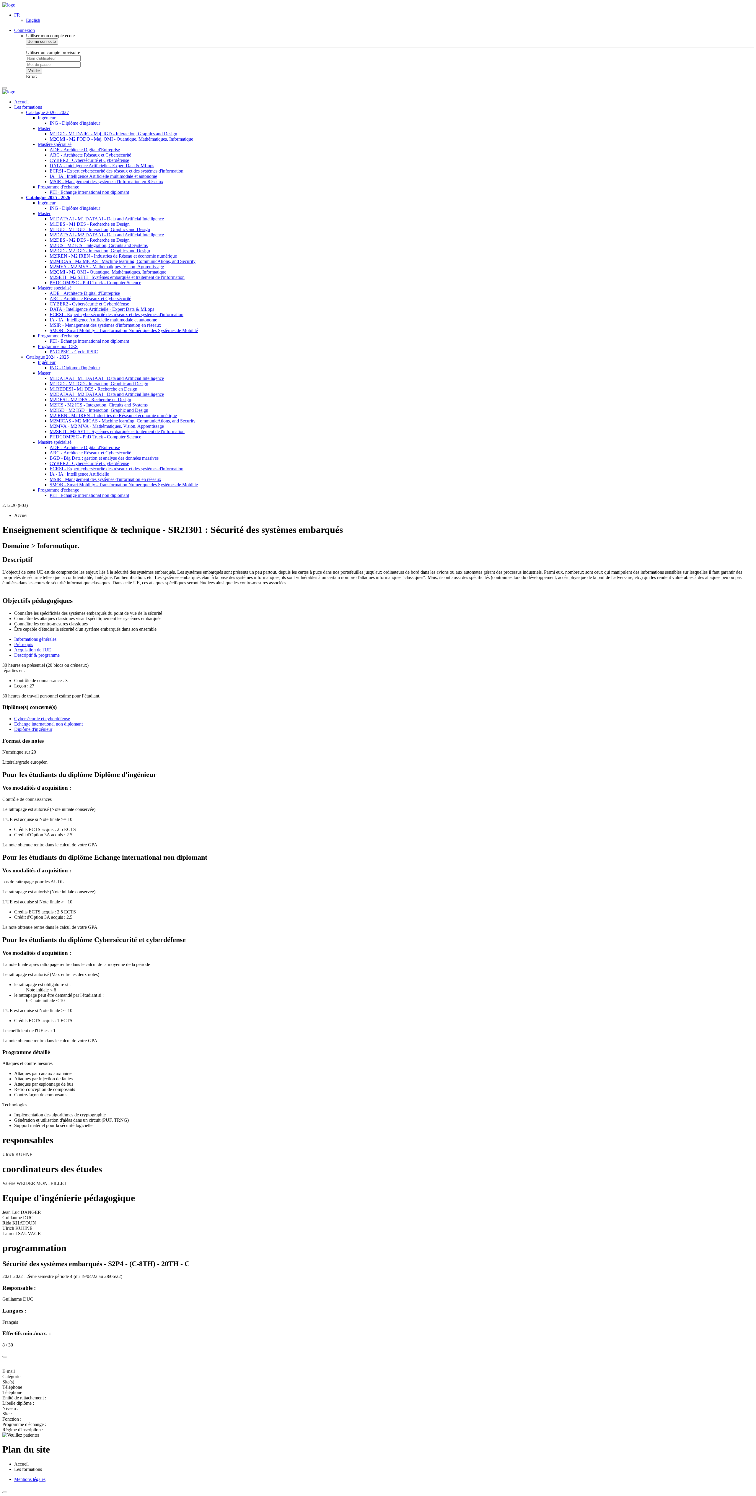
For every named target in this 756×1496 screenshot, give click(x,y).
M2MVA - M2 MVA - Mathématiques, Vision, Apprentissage (107, 266)
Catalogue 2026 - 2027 (47, 112)
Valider (34, 71)
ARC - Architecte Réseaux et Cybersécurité (90, 154)
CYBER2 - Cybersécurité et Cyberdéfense (89, 160)
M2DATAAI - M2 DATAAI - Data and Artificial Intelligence (107, 234)
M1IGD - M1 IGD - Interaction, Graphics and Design (100, 229)
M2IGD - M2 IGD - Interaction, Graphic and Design (99, 410)
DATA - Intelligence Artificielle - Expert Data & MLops (102, 165)
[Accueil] (8, 4)
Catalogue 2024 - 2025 (47, 357)
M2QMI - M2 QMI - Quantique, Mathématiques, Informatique (108, 271)
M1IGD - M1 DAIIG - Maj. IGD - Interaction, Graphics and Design (113, 133)
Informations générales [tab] (35, 639)
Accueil (21, 101)
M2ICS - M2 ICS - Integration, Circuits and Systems (99, 245)
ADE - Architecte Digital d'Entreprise (85, 149)
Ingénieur (47, 117)
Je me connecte (42, 41)
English (33, 20)
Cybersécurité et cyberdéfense (42, 718)
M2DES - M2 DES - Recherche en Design (90, 240)
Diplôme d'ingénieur (33, 729)
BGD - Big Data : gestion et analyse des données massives (104, 458)
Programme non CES (58, 346)
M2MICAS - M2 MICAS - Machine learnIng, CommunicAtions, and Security (122, 261)
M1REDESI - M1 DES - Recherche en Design (93, 388)
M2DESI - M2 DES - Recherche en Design (90, 399)
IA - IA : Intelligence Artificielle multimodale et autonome (103, 176)
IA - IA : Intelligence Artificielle (79, 474)
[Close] (4, 1356)
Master (44, 128)
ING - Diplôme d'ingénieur (75, 123)
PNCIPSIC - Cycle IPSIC (74, 351)
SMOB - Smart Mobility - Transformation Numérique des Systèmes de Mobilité (124, 330)
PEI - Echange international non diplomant (89, 192)
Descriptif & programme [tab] (37, 655)
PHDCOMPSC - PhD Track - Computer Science (95, 282)
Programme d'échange (58, 186)
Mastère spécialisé (54, 144)
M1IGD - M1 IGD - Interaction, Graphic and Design (99, 383)
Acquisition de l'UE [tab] (32, 649)
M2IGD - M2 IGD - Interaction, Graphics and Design (100, 250)
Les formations (28, 107)
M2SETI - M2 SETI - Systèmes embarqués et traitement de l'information (117, 277)
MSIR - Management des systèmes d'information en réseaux (105, 325)
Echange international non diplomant (48, 723)
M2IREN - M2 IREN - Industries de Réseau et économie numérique (113, 255)
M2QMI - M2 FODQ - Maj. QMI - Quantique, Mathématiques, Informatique (121, 139)
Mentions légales (29, 1479)
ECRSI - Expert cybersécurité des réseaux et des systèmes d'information (116, 170)
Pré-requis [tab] (23, 644)
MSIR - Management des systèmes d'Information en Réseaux (106, 181)
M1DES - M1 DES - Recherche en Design (90, 224)
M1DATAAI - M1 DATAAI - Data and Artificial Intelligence (107, 218)
